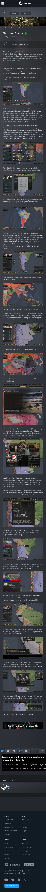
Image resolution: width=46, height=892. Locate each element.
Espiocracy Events (17, 28)
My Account (26, 854)
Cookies (7, 854)
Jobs (23, 823)
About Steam (8, 820)
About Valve (26, 820)
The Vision (31, 58)
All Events (6, 28)
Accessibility (8, 847)
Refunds (7, 858)
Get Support (26, 851)
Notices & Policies (10, 851)
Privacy (6, 843)
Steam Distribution (10, 831)
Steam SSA (8, 823)
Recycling (25, 831)
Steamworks (8, 827)
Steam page (16, 60)
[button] (14, 13)
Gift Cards (7, 834)
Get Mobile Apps (12, 885)
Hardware (25, 827)
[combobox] (26, 13)
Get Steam (25, 843)
